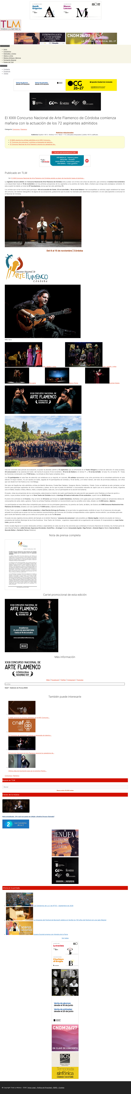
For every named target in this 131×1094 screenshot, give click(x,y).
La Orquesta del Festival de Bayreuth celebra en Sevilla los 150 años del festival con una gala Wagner (70, 920)
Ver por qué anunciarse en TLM (64, 152)
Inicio (5, 49)
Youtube (80, 680)
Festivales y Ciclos (10, 54)
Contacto (7, 69)
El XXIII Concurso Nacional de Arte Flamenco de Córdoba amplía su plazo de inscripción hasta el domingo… (47, 178)
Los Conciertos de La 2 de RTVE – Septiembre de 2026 (53, 906)
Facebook (7, 71)
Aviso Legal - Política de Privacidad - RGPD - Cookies (46, 1087)
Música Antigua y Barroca (12, 58)
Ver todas (65, 938)
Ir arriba (7, 684)
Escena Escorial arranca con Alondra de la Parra (51, 934)
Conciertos (7, 51)
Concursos (16, 129)
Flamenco (23, 129)
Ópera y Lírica (8, 56)
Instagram (71, 680)
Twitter (6, 73)
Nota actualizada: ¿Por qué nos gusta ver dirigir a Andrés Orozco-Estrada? (28, 816)
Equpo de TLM (8, 62)
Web (48, 680)
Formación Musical (10, 60)
